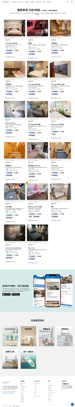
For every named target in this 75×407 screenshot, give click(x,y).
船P (44, 2)
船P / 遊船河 (50, 394)
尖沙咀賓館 (23, 397)
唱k (35, 394)
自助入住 (22, 390)
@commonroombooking (11, 391)
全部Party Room (37, 383)
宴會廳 (49, 399)
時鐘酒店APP (23, 383)
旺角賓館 (22, 396)
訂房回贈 (16, 50)
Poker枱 (35, 388)
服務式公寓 (38, 2)
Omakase (50, 397)
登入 (68, 2)
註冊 (72, 2)
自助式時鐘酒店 (9, 52)
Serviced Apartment (51, 392)
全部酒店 (22, 394)
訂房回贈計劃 (50, 385)
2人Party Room (37, 396)
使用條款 (14, 405)
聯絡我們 (49, 386)
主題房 (30, 216)
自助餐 (49, 396)
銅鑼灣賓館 (23, 401)
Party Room (20, 2)
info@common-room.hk (9, 393)
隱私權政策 (17, 405)
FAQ (49, 383)
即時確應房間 (9, 50)
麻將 (35, 392)
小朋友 (35, 390)
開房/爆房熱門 (23, 386)
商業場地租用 (50, 390)
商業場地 (33, 2)
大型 (35, 397)
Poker (35, 386)
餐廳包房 (27, 2)
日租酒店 (14, 2)
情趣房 (22, 385)
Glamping (50, 401)
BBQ (35, 385)
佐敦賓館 (22, 399)
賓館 (21, 392)
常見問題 (48, 2)
